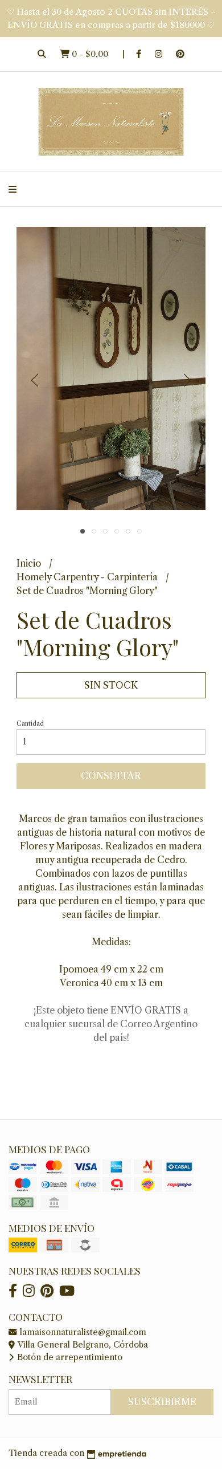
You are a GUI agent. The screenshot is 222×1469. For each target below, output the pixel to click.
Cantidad (30, 723)
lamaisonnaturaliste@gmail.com (82, 1332)
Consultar (111, 776)
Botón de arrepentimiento (68, 1357)
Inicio (30, 563)
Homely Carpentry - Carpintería (88, 577)
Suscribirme (162, 1401)
